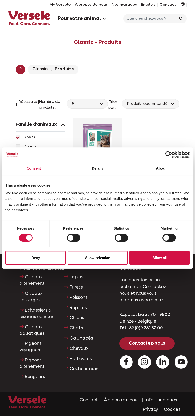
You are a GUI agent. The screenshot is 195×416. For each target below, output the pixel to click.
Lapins (76, 277)
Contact (168, 5)
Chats (29, 137)
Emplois (148, 5)
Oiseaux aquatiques (32, 330)
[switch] (73, 238)
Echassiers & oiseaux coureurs (38, 313)
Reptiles (78, 308)
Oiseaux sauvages (31, 297)
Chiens (30, 146)
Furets (76, 287)
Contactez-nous (147, 343)
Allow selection (97, 258)
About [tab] (161, 168)
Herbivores (81, 359)
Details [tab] (97, 168)
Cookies (172, 409)
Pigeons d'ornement (32, 363)
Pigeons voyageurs (31, 346)
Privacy (150, 409)
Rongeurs (35, 377)
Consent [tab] (34, 168)
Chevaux (79, 348)
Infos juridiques (161, 400)
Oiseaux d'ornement (32, 280)
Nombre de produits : (49, 105)
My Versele (60, 5)
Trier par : (113, 105)
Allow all (159, 258)
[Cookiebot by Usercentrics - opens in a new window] (169, 154)
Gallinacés (81, 338)
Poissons (79, 297)
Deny (35, 258)
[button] (183, 5)
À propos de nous (91, 5)
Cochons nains (85, 369)
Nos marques (124, 5)
